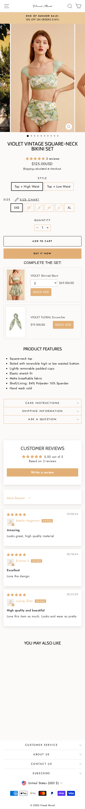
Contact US (41, 764)
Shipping (28, 169)
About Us (41, 754)
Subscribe (41, 773)
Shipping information (42, 411)
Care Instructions (42, 403)
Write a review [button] (42, 472)
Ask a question (42, 419)
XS (29, 207)
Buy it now (43, 253)
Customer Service (41, 745)
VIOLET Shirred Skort (44, 276)
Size (21, 200)
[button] (36, 158)
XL (69, 207)
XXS (16, 207)
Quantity (42, 220)
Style (42, 178)
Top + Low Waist (59, 186)
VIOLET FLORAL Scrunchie (48, 317)
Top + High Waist (27, 186)
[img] (16, 514)
